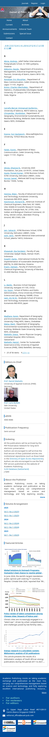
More (44, 692)
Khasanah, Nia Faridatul (15, 251)
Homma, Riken (10, 194)
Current (9, 24)
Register (34, 3)
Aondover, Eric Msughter (15, 79)
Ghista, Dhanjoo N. (12, 168)
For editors (12, 703)
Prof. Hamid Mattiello (13, 381)
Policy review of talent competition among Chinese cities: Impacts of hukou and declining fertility (23, 616)
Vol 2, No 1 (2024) (11, 527)
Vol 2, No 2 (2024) (11, 523)
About (25, 20)
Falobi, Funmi (10, 149)
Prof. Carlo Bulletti (12, 403)
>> (28, 352)
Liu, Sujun (8, 290)
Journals (25, 3)
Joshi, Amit (9, 235)
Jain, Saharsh (10, 230)
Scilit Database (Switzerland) (16, 469)
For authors (13, 697)
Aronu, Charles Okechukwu (16, 87)
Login (43, 3)
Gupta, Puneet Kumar (14, 173)
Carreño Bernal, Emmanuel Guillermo (21, 108)
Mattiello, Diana (11, 334)
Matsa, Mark (9, 324)
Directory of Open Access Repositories (26, 458)
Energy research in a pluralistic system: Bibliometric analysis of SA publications (22, 652)
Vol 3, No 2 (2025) (11, 511)
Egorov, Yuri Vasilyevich (14, 134)
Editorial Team (25, 29)
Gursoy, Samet (10, 178)
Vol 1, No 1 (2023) (11, 535)
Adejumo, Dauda (11, 69)
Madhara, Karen (11, 316)
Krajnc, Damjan (11, 267)
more (42, 497)
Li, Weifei (8, 285)
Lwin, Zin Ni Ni (10, 298)
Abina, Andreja (11, 61)
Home (9, 20)
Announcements (10, 29)
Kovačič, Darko (10, 259)
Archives (25, 24)
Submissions (9, 33)
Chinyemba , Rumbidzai (14, 113)
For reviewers (14, 700)
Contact (9, 38)
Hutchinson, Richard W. (14, 201)
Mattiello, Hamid (11, 342)
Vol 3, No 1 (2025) (11, 515)
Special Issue (25, 33)
